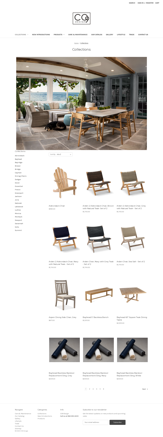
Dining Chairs (20, 176)
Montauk (18, 217)
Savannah (19, 223)
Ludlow (18, 210)
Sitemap (18, 429)
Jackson (18, 196)
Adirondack (19, 156)
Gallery (109, 34)
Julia (17, 200)
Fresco (17, 189)
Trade (131, 34)
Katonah (18, 203)
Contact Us (143, 34)
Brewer (18, 166)
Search (132, 3)
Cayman (18, 173)
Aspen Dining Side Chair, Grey (62, 317)
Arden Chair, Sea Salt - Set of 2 (131, 261)
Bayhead (18, 159)
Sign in (140, 3)
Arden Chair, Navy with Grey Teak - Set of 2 (98, 262)
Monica (18, 213)
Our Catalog (96, 34)
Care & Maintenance (77, 34)
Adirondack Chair (57, 206)
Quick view (64, 180)
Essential (19, 186)
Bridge (18, 169)
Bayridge (18, 162)
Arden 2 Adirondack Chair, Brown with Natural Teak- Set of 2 (98, 207)
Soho (17, 227)
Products (58, 34)
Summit (18, 230)
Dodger (18, 179)
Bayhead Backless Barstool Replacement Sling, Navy (95, 374)
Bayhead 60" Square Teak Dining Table (132, 318)
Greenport (19, 193)
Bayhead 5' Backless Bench (95, 317)
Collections (20, 34)
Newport (18, 220)
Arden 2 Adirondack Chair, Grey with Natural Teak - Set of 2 (131, 207)
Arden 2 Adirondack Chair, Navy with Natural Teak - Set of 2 (63, 262)
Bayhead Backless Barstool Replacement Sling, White (129, 374)
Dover (17, 183)
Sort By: (53, 154)
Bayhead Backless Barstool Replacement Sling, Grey (61, 374)
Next (144, 389)
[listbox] (64, 154)
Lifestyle (121, 34)
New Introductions (41, 34)
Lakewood (19, 207)
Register (149, 3)
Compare (64, 185)
